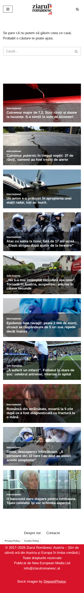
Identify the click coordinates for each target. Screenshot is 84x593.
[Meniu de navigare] (8, 9)
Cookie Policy (31, 540)
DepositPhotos (55, 581)
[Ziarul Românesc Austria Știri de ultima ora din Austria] (42, 9)
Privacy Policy (12, 540)
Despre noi (32, 533)
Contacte (53, 533)
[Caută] (77, 9)
